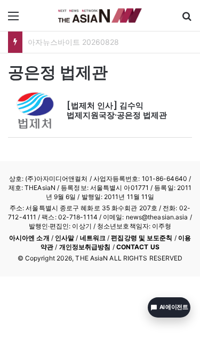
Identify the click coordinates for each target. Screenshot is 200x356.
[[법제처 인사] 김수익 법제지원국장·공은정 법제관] (34, 110)
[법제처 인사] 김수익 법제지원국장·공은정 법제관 (117, 110)
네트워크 (93, 238)
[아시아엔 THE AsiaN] (100, 15)
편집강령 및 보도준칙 (141, 238)
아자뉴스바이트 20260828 (73, 41)
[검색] (186, 19)
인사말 (64, 238)
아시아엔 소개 (29, 238)
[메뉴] (13, 19)
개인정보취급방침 (85, 247)
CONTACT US (137, 247)
